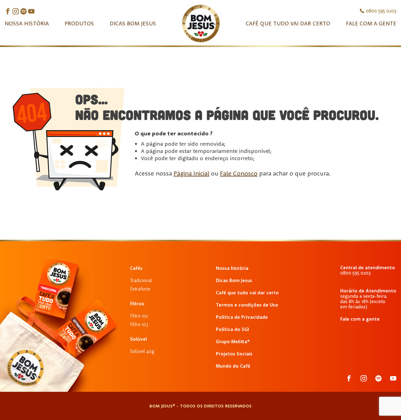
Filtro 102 (139, 315)
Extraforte (140, 288)
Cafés (136, 268)
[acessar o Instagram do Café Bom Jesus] (16, 12)
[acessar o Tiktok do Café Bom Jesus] (31, 12)
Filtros (137, 303)
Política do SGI (232, 329)
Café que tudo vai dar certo (247, 292)
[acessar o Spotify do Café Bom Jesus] (23, 12)
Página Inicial (191, 173)
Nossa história (232, 268)
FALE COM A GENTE (371, 23)
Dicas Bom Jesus (234, 280)
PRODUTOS (79, 23)
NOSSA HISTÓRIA (27, 23)
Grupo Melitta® (233, 341)
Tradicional (141, 280)
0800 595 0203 (381, 11)
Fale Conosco (239, 173)
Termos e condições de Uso (247, 304)
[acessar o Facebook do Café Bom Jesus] (8, 12)
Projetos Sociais (234, 353)
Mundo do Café (233, 366)
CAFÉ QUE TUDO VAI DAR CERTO (288, 23)
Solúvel (138, 339)
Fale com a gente (360, 319)
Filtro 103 (139, 324)
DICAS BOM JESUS (133, 23)
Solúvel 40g (142, 351)
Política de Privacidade (242, 317)
